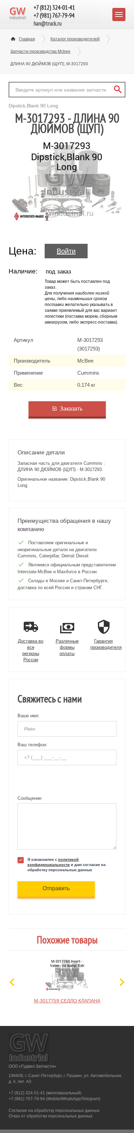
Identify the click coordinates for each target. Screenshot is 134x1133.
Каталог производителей (75, 39)
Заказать (71, 409)
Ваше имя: (29, 715)
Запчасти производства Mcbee (40, 51)
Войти (66, 251)
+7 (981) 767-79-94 (54, 15)
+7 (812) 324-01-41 (54, 7)
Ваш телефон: (32, 744)
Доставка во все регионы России (30, 650)
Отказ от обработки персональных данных (50, 1116)
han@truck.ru (48, 23)
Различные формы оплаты (67, 647)
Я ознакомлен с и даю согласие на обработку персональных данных (66, 864)
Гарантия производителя (106, 644)
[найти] (117, 89)
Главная (27, 39)
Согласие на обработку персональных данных (54, 1110)
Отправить (56, 888)
